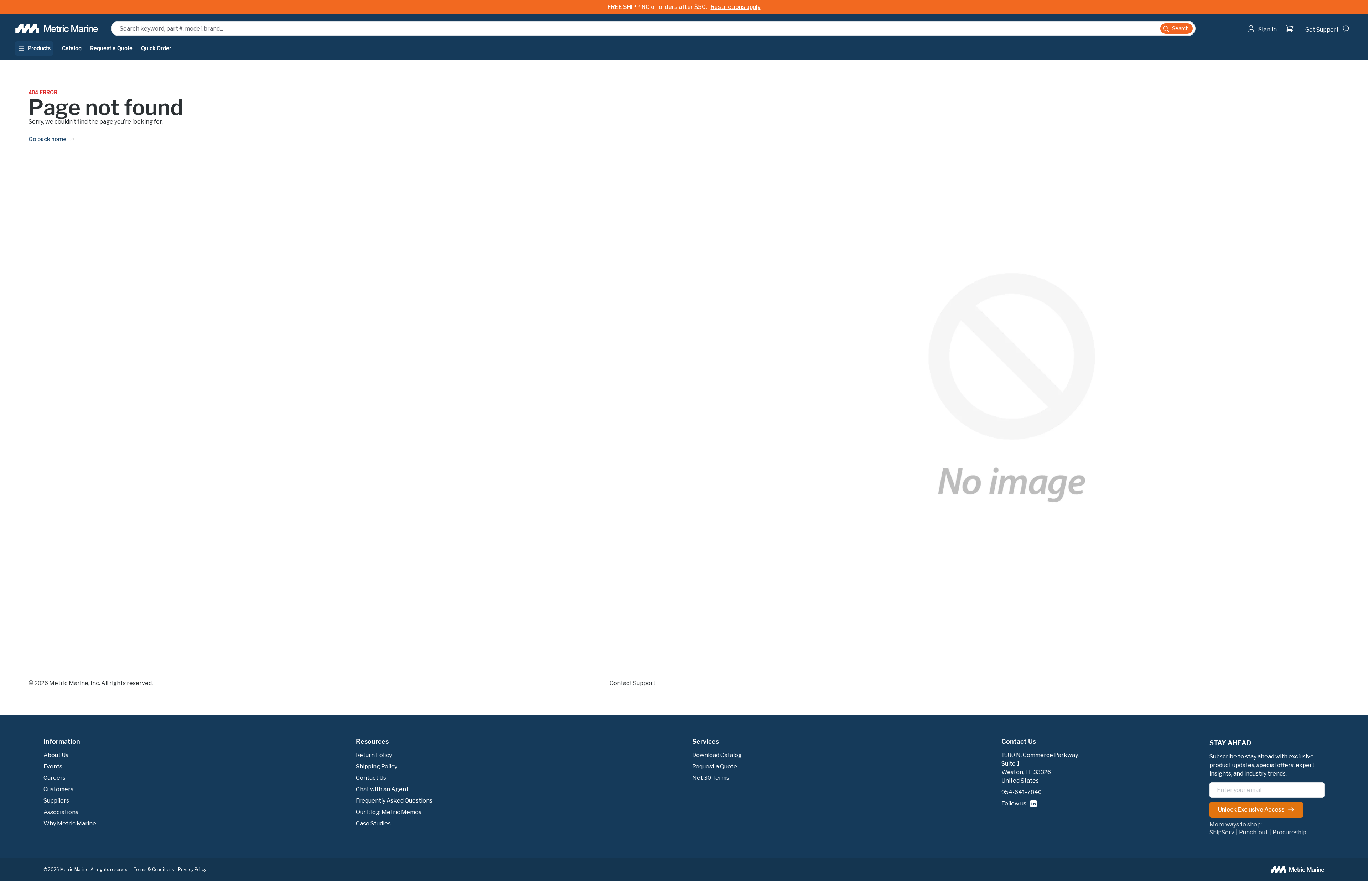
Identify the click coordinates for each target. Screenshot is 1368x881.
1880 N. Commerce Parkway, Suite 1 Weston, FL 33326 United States (1040, 768)
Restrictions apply (736, 7)
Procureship (1289, 832)
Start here (1282, 43)
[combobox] (653, 28)
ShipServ (1221, 832)
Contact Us (1018, 741)
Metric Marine (68, 683)
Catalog (72, 48)
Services (705, 741)
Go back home (47, 139)
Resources (372, 741)
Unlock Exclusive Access (1251, 809)
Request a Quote (111, 48)
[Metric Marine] (57, 28)
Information (61, 741)
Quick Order (156, 48)
